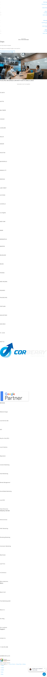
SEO (1, 429)
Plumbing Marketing (5, 537)
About (46, 11)
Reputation (3, 456)
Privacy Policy (18, 664)
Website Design (4, 412)
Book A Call (3, 592)
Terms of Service (12, 664)
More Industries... (4, 581)
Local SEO (2, 500)
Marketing (45, 2)
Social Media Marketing (6, 491)
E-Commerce (3, 572)
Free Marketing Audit (5, 601)
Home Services (3, 519)
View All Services (4, 509)
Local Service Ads (4, 420)
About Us (2, 609)
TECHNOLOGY (44, 4)
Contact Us (3, 638)
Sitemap (24, 664)
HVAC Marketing (4, 528)
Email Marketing (4, 473)
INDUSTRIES (44, 7)
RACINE (2, 264)
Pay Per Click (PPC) (4, 438)
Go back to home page (7, 52)
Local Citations (3, 447)
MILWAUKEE (3, 255)
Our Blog (45, 12)
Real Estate (3, 555)
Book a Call (45, 14)
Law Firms (2, 563)
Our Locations (3, 627)
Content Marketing (4, 464)
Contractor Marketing (5, 546)
